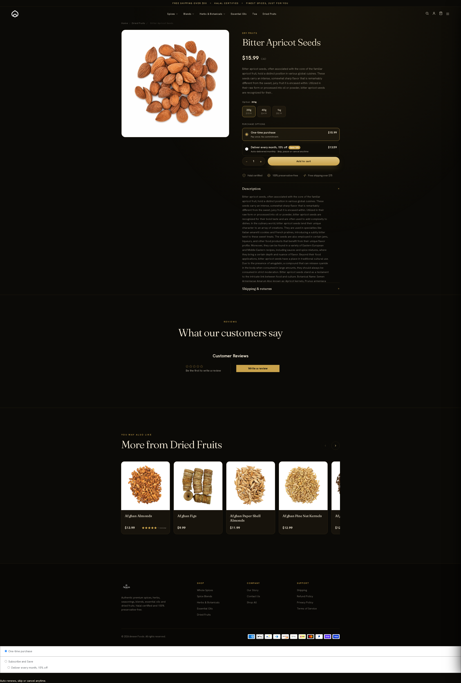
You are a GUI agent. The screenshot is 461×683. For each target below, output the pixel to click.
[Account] (434, 14)
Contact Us (253, 596)
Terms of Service (307, 608)
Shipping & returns (291, 288)
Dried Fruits (269, 13)
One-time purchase (20, 651)
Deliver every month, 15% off (29, 668)
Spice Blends (204, 596)
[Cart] (441, 14)
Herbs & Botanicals (211, 13)
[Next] (335, 446)
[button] (149, 528)
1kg (279, 111)
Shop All (252, 602)
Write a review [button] (258, 368)
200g (249, 111)
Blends (187, 13)
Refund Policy (305, 596)
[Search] (427, 14)
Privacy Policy (305, 602)
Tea (254, 13)
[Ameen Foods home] (15, 13)
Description (291, 188)
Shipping (302, 590)
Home (124, 23)
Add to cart (303, 161)
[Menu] (447, 14)
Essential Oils (239, 13)
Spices (171, 13)
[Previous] (325, 446)
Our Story (252, 590)
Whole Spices (205, 590)
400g (264, 111)
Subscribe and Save (20, 661)
